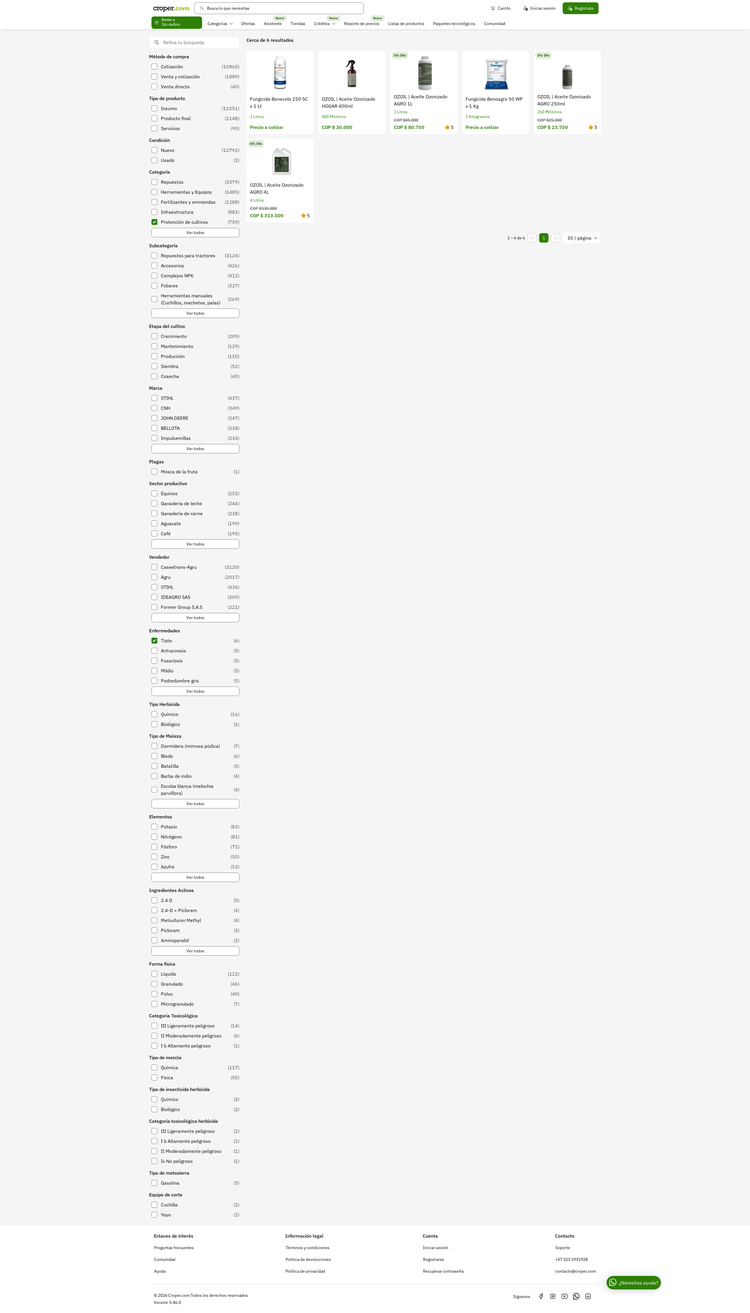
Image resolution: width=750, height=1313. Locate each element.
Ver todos (195, 232)
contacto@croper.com (575, 1271)
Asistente (273, 23)
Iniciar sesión (543, 8)
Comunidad (494, 23)
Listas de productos (406, 23)
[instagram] (552, 1296)
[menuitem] (220, 23)
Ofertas (248, 23)
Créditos (322, 23)
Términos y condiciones (307, 1247)
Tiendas (298, 23)
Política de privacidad (305, 1271)
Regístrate (584, 8)
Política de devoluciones (308, 1259)
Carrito (504, 8)
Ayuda (160, 1271)
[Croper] (171, 8)
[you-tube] (564, 1296)
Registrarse (433, 1259)
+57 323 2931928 (571, 1259)
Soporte (562, 1247)
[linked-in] (588, 1296)
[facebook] (541, 1296)
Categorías (217, 23)
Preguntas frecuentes (174, 1247)
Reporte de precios (361, 23)
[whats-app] (576, 1296)
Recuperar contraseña (443, 1271)
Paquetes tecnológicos (454, 23)
